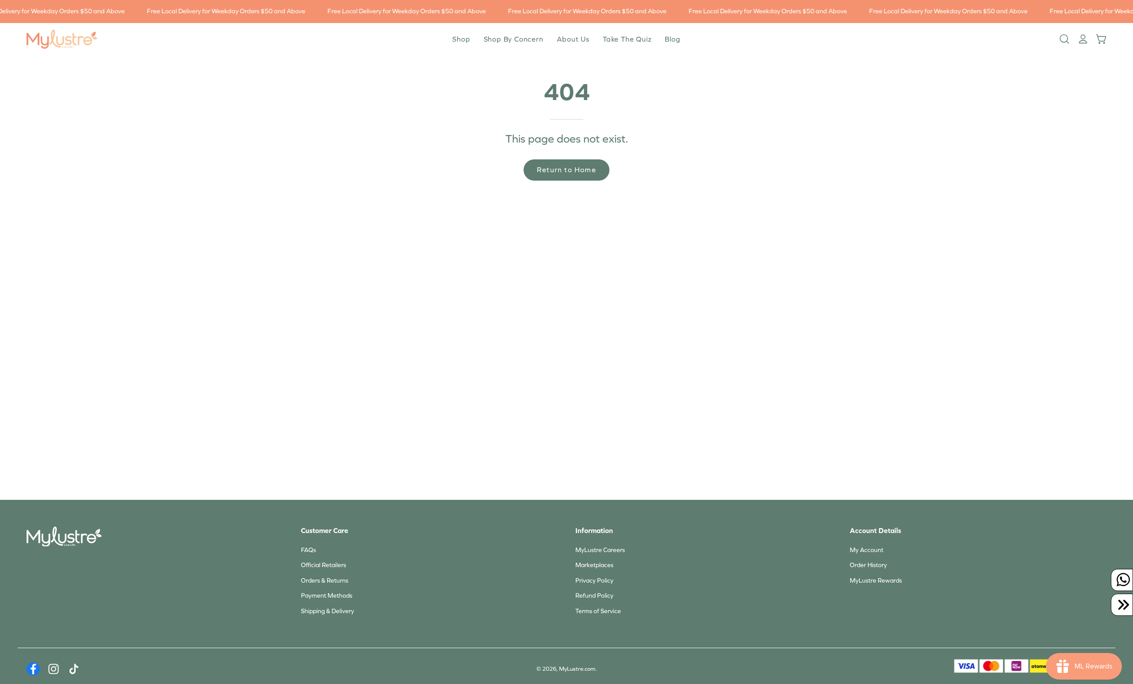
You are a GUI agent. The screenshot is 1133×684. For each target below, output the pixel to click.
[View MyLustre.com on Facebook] (33, 669)
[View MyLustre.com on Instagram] (53, 669)
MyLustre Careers (600, 550)
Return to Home (566, 170)
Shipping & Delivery (327, 611)
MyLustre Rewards (876, 580)
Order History (868, 565)
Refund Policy (594, 595)
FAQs (308, 550)
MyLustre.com (577, 668)
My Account (866, 550)
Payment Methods (326, 595)
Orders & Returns (324, 580)
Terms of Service (598, 611)
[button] (573, 39)
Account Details (875, 530)
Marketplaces (594, 565)
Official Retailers (323, 565)
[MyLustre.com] (62, 39)
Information (594, 530)
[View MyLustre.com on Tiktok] (74, 669)
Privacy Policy (594, 580)
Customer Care (324, 530)
